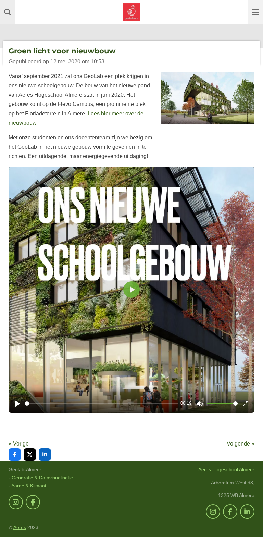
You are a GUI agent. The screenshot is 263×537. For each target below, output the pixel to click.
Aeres (19, 527)
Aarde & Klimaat (28, 485)
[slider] (101, 403)
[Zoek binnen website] (7, 12)
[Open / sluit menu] (255, 12)
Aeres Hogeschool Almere (226, 469)
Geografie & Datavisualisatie (42, 477)
